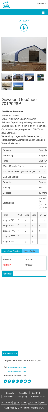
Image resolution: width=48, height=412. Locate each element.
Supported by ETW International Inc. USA (24, 407)
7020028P (7, 259)
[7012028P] (24, 54)
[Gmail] (21, 381)
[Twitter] (5, 381)
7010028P (29, 265)
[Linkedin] (17, 381)
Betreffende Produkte (11, 251)
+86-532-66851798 (17, 367)
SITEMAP (33, 403)
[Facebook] (9, 381)
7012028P (24, 20)
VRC (17, 403)
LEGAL (44, 403)
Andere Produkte (30, 251)
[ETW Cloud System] (29, 381)
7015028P (29, 259)
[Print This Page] (25, 381)
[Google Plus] (13, 381)
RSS (24, 403)
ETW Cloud (7, 403)
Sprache (41, 3)
